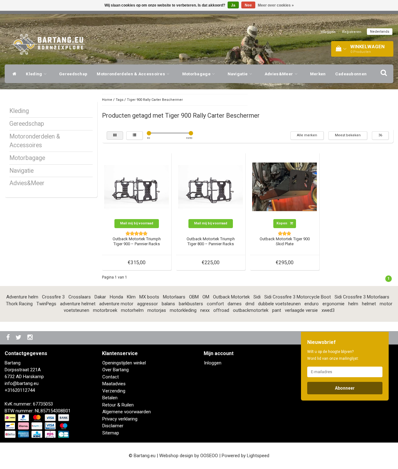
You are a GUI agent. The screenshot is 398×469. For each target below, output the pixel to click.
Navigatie (238, 73)
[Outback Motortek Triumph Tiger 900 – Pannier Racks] (136, 186)
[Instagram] (30, 337)
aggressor (147, 304)
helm (353, 304)
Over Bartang (115, 370)
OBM (194, 297)
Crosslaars (79, 297)
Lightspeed (258, 455)
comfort (215, 304)
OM (205, 297)
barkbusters (191, 304)
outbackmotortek (250, 310)
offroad (221, 310)
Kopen (282, 223)
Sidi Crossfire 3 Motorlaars (362, 297)
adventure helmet (77, 304)
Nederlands (379, 32)
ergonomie (333, 304)
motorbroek (105, 310)
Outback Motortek (231, 297)
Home (107, 100)
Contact (110, 377)
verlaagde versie (301, 310)
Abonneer (345, 388)
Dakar (100, 297)
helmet (369, 304)
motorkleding (183, 310)
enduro (311, 304)
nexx (205, 310)
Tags (119, 100)
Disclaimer (112, 426)
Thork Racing (19, 304)
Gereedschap (73, 73)
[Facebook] (8, 337)
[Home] (13, 73)
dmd (249, 304)
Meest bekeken (348, 135)
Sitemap (110, 433)
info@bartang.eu (22, 383)
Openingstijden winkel (124, 363)
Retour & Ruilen (118, 405)
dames (235, 304)
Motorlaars (174, 297)
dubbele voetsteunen (279, 304)
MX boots (149, 297)
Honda (116, 297)
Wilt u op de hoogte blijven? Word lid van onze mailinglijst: (333, 355)
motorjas (156, 310)
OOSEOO (209, 455)
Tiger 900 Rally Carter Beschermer (155, 100)
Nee (248, 5)
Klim (131, 297)
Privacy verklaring (119, 419)
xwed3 (328, 310)
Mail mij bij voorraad (136, 223)
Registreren (351, 32)
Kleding (34, 73)
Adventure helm (22, 297)
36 (380, 135)
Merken (318, 73)
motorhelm (132, 310)
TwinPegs (46, 304)
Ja (233, 5)
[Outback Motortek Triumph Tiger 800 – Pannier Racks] (210, 186)
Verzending (113, 391)
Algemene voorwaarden (126, 412)
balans (168, 304)
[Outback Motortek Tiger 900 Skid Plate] (284, 186)
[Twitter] (19, 337)
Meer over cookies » (276, 5)
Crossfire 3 (53, 297)
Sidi (257, 297)
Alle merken (307, 135)
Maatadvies (114, 384)
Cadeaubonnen (351, 73)
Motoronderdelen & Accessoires (131, 73)
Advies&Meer (279, 73)
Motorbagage (197, 73)
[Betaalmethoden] (37, 426)
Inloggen (328, 32)
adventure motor (116, 304)
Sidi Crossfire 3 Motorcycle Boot (297, 297)
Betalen (110, 398)
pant (276, 310)
